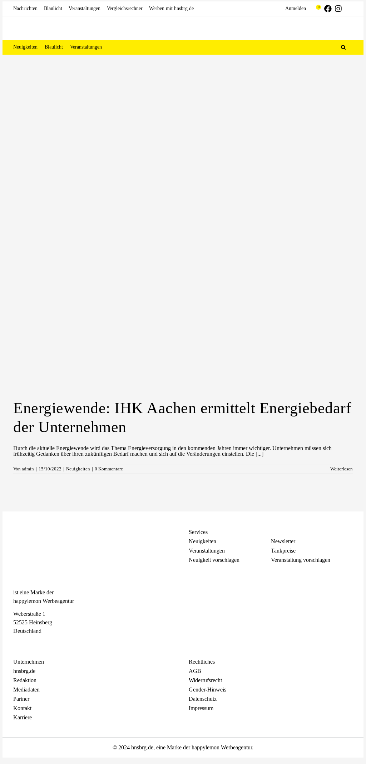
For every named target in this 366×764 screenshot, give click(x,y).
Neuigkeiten (78, 468)
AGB (195, 671)
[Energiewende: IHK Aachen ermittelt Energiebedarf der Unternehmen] (183, 282)
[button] (343, 47)
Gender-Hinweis (207, 689)
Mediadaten (26, 689)
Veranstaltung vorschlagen (300, 560)
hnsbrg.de (24, 671)
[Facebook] (16, 644)
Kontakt (22, 708)
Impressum (201, 708)
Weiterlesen (341, 468)
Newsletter (283, 541)
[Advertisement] (183, 108)
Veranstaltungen (207, 551)
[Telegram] (41, 644)
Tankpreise (283, 551)
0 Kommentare (109, 468)
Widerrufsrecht (205, 680)
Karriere (22, 717)
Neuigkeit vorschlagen (214, 560)
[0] (315, 8)
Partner (21, 699)
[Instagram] (29, 644)
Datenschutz (203, 699)
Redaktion (24, 680)
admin (28, 468)
